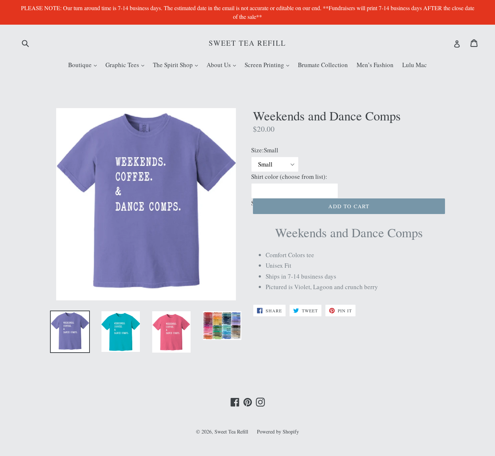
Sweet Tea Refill (247, 43)
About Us (223, 64)
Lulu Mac (414, 65)
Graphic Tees (126, 64)
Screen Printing (269, 64)
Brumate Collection (323, 65)
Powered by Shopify (278, 431)
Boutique (84, 64)
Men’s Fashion (375, 65)
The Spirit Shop (177, 64)
